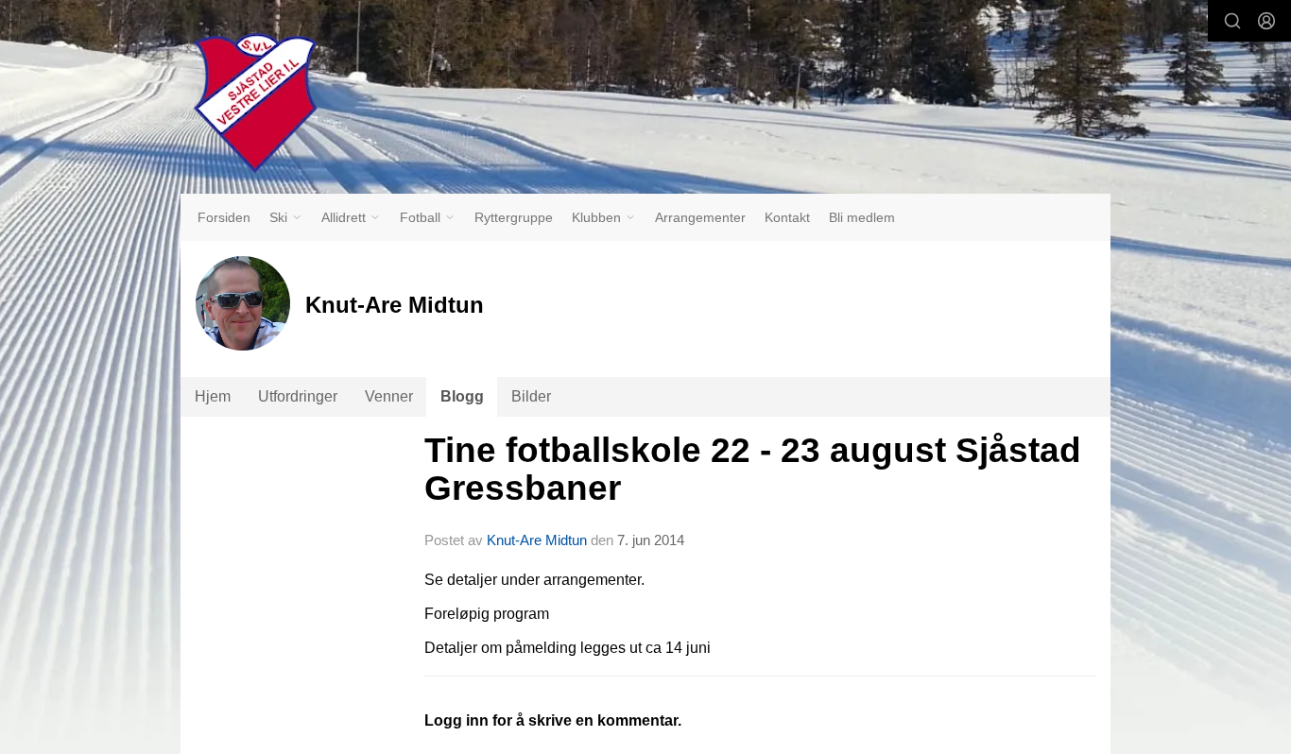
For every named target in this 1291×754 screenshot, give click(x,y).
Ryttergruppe (513, 217)
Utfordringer (297, 396)
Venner (389, 396)
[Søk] (1232, 21)
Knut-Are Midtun (537, 540)
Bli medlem (862, 217)
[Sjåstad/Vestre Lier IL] (255, 103)
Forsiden (224, 217)
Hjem (213, 396)
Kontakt (787, 217)
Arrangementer (700, 217)
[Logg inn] (1266, 21)
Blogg (462, 396)
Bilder (531, 396)
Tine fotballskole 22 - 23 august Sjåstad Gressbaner (752, 469)
